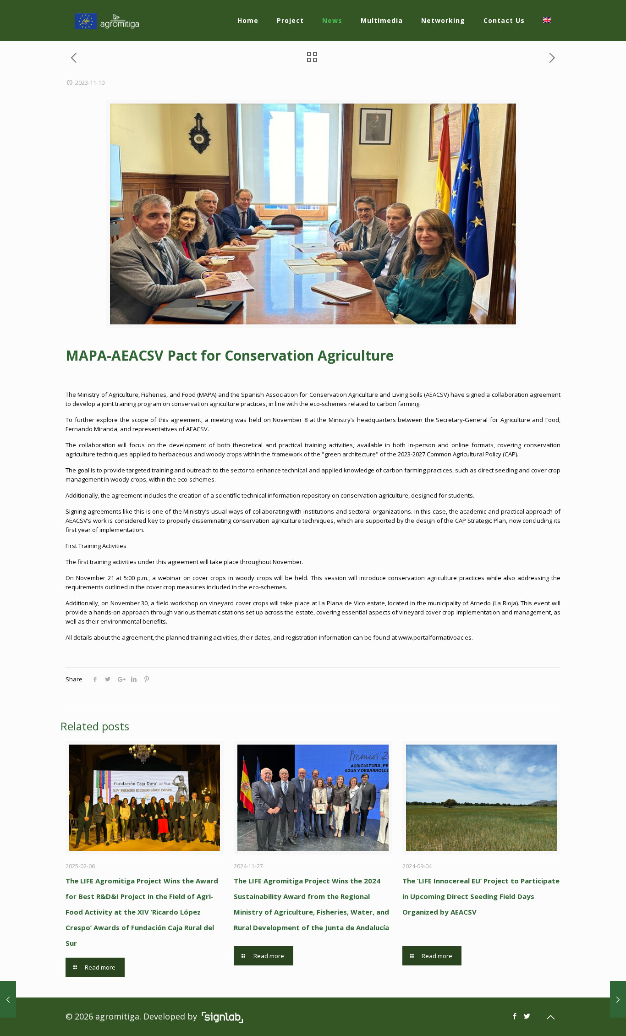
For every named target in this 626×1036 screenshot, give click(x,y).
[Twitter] (527, 1015)
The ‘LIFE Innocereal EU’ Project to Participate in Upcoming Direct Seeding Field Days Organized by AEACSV (481, 896)
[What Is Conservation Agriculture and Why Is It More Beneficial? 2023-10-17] (8, 999)
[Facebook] (515, 1015)
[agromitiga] (107, 20)
